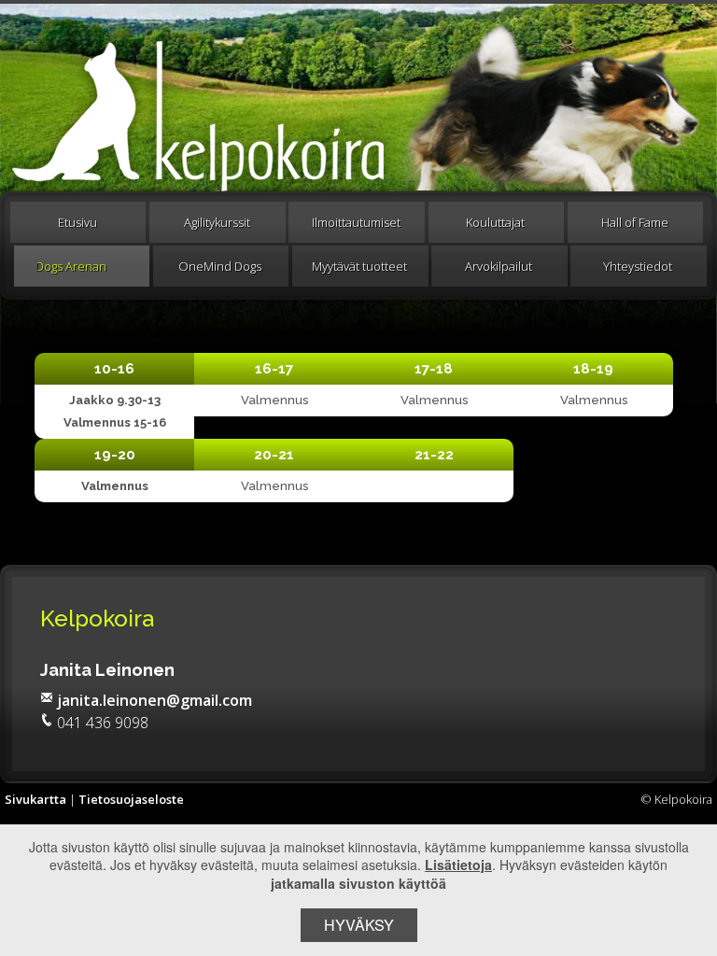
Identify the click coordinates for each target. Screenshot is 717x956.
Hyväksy (359, 924)
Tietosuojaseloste (131, 799)
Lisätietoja (458, 864)
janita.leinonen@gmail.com (154, 700)
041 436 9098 (102, 722)
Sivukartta (35, 799)
